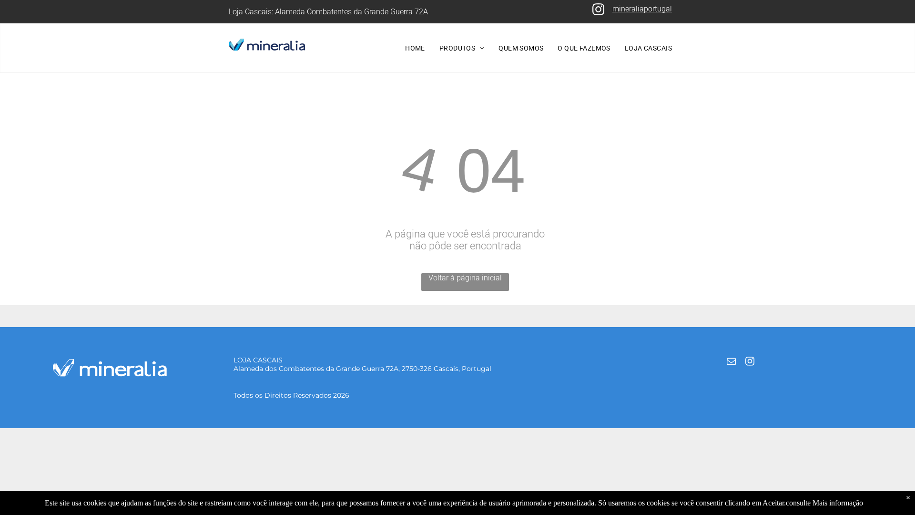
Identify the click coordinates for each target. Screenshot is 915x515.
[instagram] (749, 363)
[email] (731, 363)
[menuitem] (415, 48)
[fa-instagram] (598, 13)
